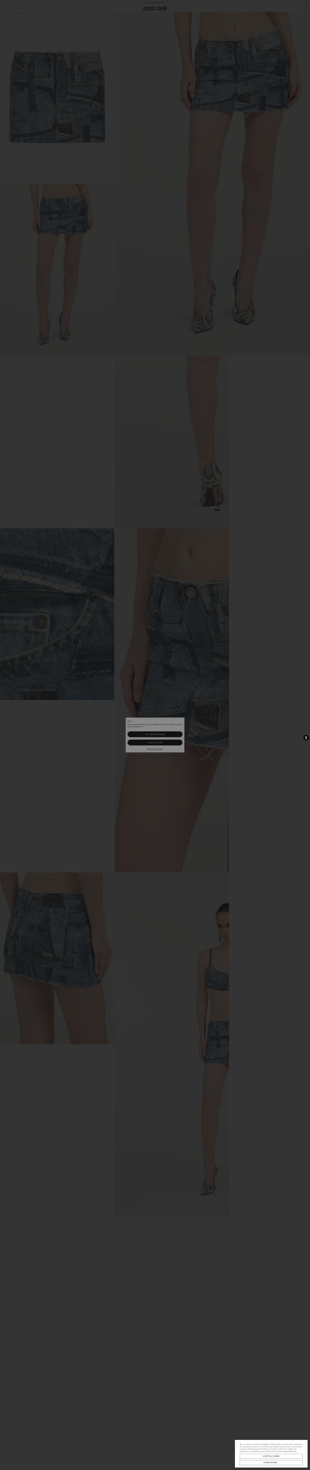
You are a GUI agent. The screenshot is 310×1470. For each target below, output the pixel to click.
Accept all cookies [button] (271, 1456)
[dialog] (271, 1454)
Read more (292, 1451)
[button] (271, 1462)
